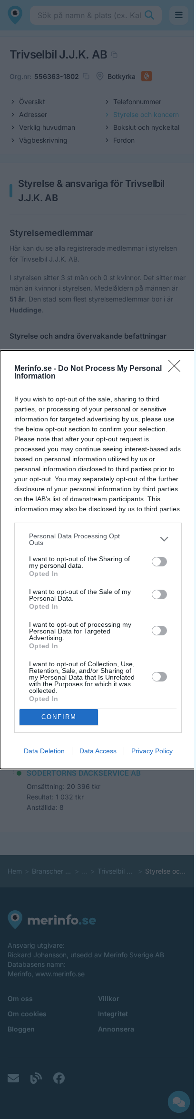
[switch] (159, 561)
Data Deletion (44, 751)
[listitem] (98, 539)
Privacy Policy (152, 751)
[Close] (177, 369)
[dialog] (98, 559)
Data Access (98, 751)
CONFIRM (59, 716)
